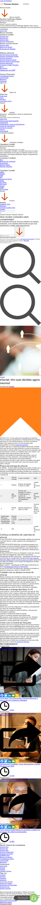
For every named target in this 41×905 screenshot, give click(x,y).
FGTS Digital (4, 189)
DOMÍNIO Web (5, 855)
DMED (2, 172)
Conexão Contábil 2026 (7, 208)
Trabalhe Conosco (5, 871)
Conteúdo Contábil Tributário (9, 65)
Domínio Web (4, 45)
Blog (1, 160)
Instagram (3, 880)
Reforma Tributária (6, 167)
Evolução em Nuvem (7, 49)
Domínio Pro (4, 38)
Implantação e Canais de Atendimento (12, 124)
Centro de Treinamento (7, 126)
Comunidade (4, 131)
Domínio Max (4, 40)
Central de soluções (6, 128)
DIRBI (2, 188)
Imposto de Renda (6, 179)
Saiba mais (3, 31)
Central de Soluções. (22, 642)
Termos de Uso (5, 887)
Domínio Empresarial (6, 42)
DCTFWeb (3, 182)
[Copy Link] (17, 695)
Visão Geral (3, 866)
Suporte (2, 868)
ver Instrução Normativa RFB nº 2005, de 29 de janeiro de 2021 (19, 559)
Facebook (3, 878)
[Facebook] (2, 695)
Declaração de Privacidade (8, 885)
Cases (2, 98)
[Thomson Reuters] (14, 6)
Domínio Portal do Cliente (8, 60)
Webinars (3, 206)
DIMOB (2, 174)
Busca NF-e (3, 68)
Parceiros (3, 99)
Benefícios (3, 79)
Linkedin (3, 875)
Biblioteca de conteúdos (7, 161)
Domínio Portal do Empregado (9, 61)
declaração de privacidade (27, 239)
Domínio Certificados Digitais (9, 56)
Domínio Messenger (6, 63)
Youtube (2, 876)
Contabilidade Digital (7, 76)
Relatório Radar (5, 165)
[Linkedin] (9, 695)
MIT (1, 177)
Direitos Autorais (5, 888)
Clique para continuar (5, 904)
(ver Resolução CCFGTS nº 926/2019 (15, 567)
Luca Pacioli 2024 (6, 101)
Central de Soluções (21, 445)
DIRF (1, 176)
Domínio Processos (6, 58)
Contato (2, 209)
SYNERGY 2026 (5, 204)
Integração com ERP (7, 70)
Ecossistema (4, 163)
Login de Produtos (6, 1)
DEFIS (2, 181)
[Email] (13, 695)
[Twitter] (6, 695)
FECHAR (26, 241)
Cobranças (3, 81)
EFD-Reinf (3, 184)
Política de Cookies (6, 883)
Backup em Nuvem (6, 47)
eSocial (2, 129)
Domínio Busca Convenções (9, 55)
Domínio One (4, 36)
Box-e (2, 67)
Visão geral (3, 96)
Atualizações (4, 123)
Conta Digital (4, 78)
